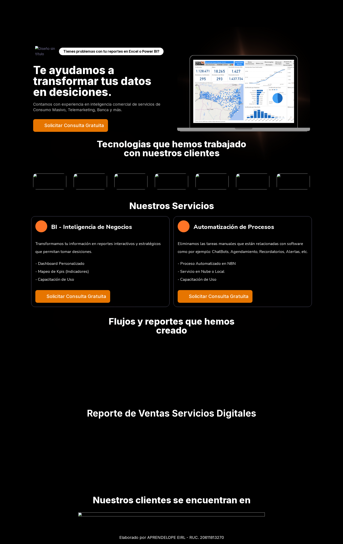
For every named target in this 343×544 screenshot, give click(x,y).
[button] (72, 296)
